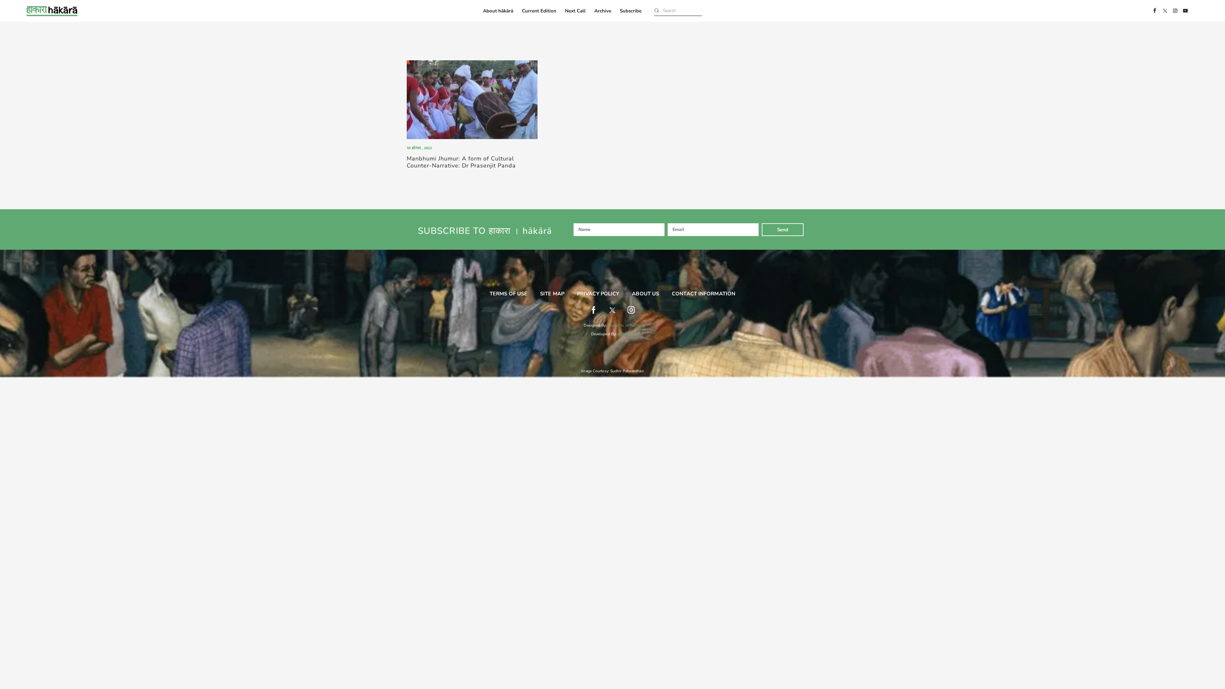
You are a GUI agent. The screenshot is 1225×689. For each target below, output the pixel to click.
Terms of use (508, 293)
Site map (552, 293)
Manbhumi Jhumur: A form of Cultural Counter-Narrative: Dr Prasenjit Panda (461, 162)
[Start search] (656, 11)
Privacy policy (598, 293)
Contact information (703, 293)
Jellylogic (625, 334)
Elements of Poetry (624, 325)
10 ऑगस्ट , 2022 (419, 148)
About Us (645, 293)
